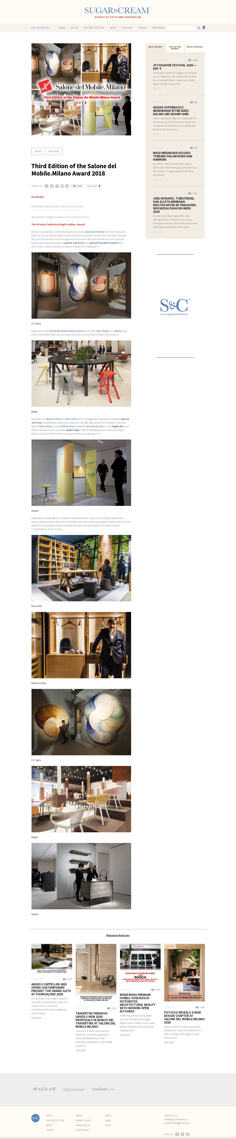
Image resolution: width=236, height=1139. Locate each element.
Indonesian (37, 197)
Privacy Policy (83, 1120)
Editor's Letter (94, 27)
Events (50, 1130)
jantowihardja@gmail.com (177, 1123)
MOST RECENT (155, 47)
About (108, 1115)
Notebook (159, 27)
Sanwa (117, 331)
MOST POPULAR (195, 47)
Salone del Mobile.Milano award (66, 331)
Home (62, 27)
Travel (142, 27)
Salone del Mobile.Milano (77, 217)
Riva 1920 (71, 419)
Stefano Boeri (67, 426)
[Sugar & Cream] (118, 10)
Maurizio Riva (53, 419)
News (113, 27)
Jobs (107, 1120)
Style (74, 27)
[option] (44, 1089)
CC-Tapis (97, 331)
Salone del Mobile (94, 231)
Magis (106, 331)
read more (157, 88)
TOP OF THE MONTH (175, 48)
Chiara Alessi (45, 426)
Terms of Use (83, 1125)
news (39, 151)
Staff (108, 1125)
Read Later (92, 186)
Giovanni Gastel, (95, 426)
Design (54, 151)
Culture (127, 27)
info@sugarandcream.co (175, 1119)
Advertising (82, 1130)
